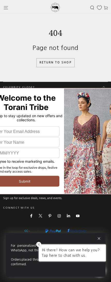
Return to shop (55, 62)
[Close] (98, 238)
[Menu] (6, 7)
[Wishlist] (99, 7)
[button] (92, 7)
